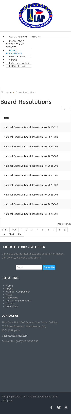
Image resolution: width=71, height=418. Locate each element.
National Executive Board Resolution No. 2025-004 (31, 185)
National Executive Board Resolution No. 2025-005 (31, 175)
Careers (10, 303)
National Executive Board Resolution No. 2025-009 (31, 136)
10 (3, 234)
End (20, 234)
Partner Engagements (18, 300)
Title (6, 117)
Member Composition (18, 291)
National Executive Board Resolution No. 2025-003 (31, 194)
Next (11, 234)
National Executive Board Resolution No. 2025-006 (31, 165)
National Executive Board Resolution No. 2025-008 (31, 146)
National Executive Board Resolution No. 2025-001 (31, 213)
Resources (12, 297)
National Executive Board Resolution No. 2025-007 (31, 156)
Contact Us (12, 306)
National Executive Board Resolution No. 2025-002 (31, 204)
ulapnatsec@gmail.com (14, 335)
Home (9, 285)
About (9, 288)
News (9, 294)
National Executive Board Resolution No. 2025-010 (31, 127)
